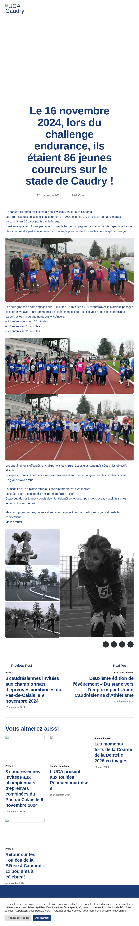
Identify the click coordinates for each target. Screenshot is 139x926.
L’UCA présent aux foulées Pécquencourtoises (69, 780)
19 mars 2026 (101, 767)
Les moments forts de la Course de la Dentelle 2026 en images (113, 752)
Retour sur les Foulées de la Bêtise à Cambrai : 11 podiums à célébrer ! (24, 865)
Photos (130, 672)
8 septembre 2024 (14, 883)
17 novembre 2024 (15, 811)
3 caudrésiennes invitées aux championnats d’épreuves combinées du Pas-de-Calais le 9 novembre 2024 (24, 788)
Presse (9, 672)
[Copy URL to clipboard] (105, 196)
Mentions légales (96, 913)
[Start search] (131, 21)
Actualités (119, 672)
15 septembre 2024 (60, 795)
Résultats (64, 766)
